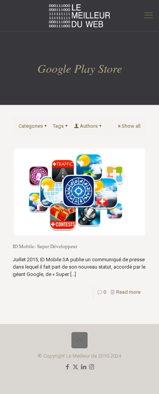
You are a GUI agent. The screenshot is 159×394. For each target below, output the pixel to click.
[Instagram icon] (92, 366)
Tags (58, 126)
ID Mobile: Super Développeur (45, 246)
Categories (31, 126)
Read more (128, 292)
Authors (89, 126)
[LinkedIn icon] (83, 366)
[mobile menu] (148, 15)
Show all (131, 126)
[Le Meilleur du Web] (79, 15)
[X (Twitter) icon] (75, 366)
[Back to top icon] (79, 340)
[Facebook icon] (67, 366)
